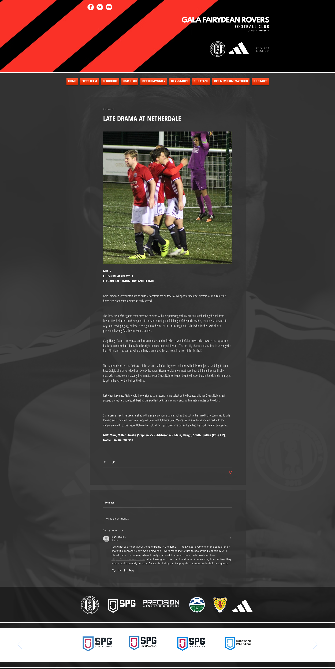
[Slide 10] (177, 655)
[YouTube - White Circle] (109, 7)
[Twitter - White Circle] (99, 7)
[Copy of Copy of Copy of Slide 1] (152, 655)
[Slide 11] (186, 655)
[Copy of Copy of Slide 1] (158, 655)
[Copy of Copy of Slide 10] (183, 655)
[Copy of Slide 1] (155, 655)
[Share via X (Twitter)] (113, 462)
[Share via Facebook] (104, 462)
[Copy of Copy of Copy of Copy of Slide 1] (161, 655)
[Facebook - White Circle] (90, 7)
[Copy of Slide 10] (180, 655)
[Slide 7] (167, 655)
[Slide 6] (164, 655)
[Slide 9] (174, 655)
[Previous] (19, 645)
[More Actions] (230, 539)
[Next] (315, 645)
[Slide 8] (171, 655)
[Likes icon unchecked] (113, 571)
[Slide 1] (148, 655)
